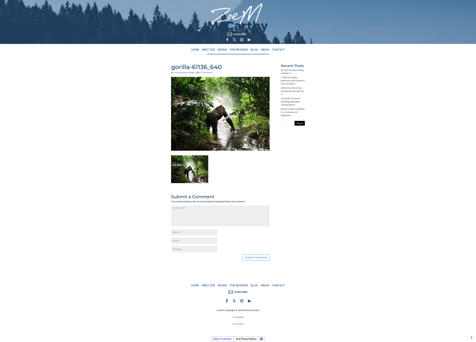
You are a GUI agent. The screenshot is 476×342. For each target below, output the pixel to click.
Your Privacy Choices (246, 339)
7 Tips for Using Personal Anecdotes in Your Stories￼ (293, 80)
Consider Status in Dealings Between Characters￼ (290, 101)
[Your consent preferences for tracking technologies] (471, 337)
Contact (278, 49)
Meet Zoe (208, 49)
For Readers (239, 49)
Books (222, 49)
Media (265, 49)
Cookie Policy (238, 324)
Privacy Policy (238, 317)
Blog (254, 49)
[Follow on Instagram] (241, 40)
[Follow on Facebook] (227, 40)
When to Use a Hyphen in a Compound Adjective (293, 112)
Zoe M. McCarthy (181, 72)
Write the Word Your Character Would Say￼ (292, 91)
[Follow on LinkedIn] (249, 40)
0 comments (206, 72)
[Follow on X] (234, 40)
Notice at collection (222, 339)
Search (300, 123)
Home (195, 49)
